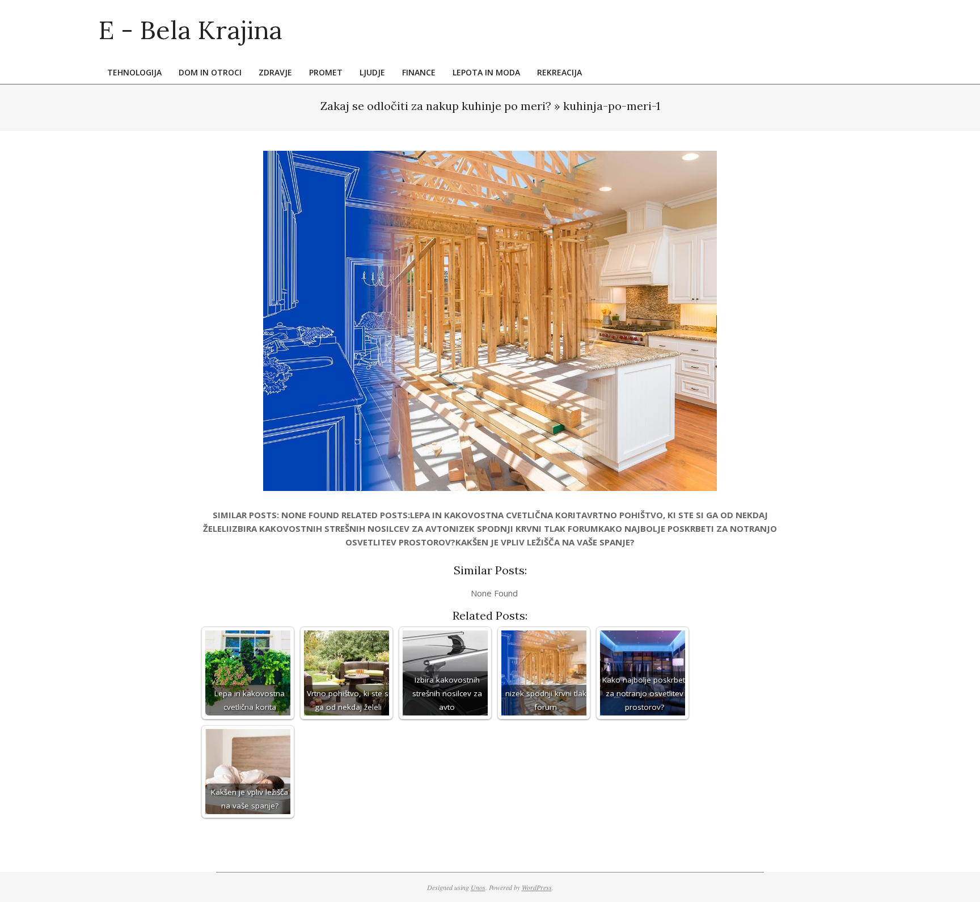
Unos (478, 887)
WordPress (537, 887)
